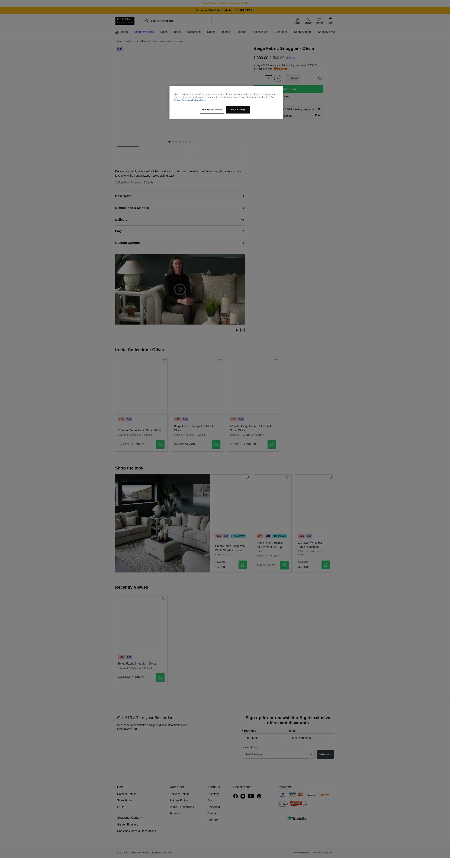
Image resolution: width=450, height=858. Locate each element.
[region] (226, 102)
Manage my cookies (212, 109)
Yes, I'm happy (238, 109)
